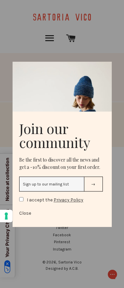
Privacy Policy (68, 200)
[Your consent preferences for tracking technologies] (6, 216)
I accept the (55, 200)
